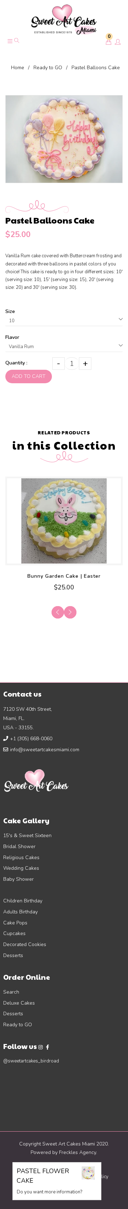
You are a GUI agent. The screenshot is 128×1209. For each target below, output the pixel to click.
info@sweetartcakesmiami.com (44, 749)
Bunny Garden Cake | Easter (64, 576)
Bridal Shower (19, 846)
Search (11, 992)
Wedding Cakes (21, 868)
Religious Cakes (21, 857)
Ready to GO (47, 67)
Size (10, 311)
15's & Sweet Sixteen (27, 835)
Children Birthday (22, 900)
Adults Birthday (20, 911)
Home (17, 67)
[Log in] (118, 42)
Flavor (12, 337)
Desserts (13, 955)
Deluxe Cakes (19, 1003)
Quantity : (16, 362)
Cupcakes (14, 933)
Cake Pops (15, 922)
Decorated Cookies (24, 944)
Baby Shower (18, 879)
